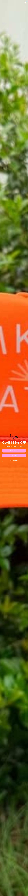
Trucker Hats (14, 451)
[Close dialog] (26, 2)
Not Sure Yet (14, 460)
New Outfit (14, 455)
